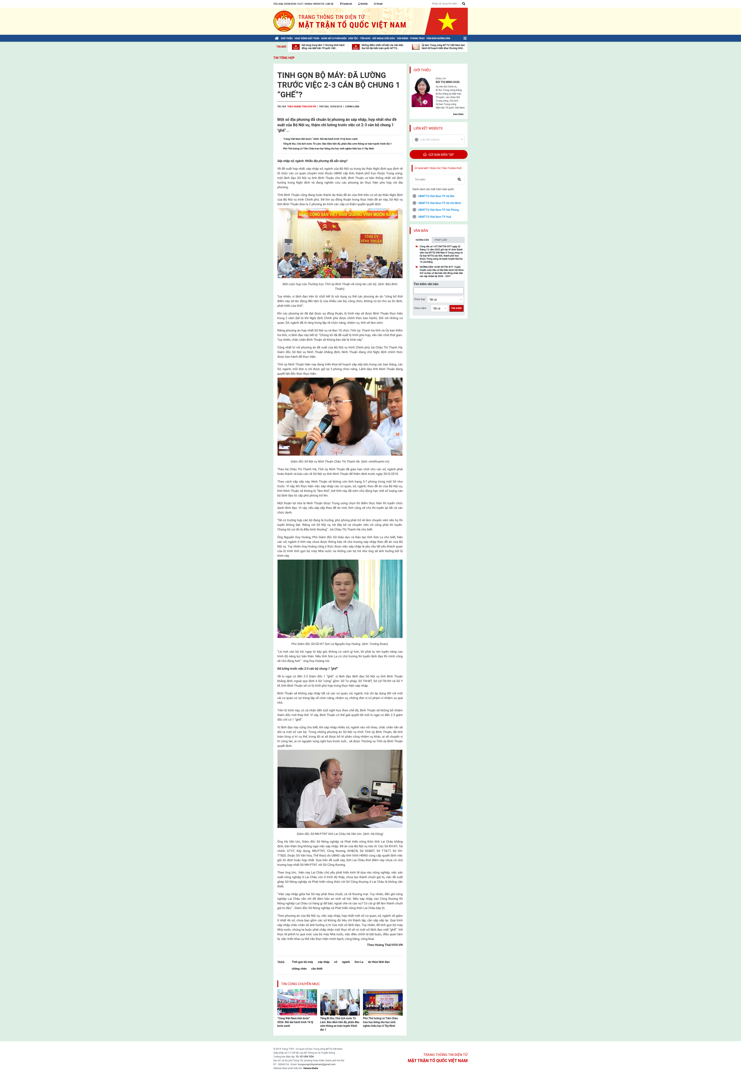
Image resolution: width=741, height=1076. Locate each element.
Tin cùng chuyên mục (300, 984)
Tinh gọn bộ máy (302, 961)
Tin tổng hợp (283, 58)
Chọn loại (419, 299)
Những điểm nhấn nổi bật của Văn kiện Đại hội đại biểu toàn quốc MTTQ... (382, 47)
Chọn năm (420, 308)
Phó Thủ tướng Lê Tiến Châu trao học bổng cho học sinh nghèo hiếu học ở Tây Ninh (380, 1022)
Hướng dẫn (422, 240)
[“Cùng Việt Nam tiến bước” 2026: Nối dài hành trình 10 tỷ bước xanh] (297, 1002)
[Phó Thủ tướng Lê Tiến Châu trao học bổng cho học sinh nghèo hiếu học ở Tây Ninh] (383, 1002)
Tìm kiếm (456, 308)
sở (335, 961)
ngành (346, 961)
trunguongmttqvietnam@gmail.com (317, 1064)
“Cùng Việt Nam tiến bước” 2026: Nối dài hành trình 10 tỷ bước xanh (295, 1022)
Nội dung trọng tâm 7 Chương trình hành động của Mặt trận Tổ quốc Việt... (323, 47)
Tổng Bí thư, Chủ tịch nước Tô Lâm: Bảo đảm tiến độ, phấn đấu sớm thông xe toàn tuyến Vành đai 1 (339, 1024)
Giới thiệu (422, 70)
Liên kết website (428, 128)
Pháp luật (441, 240)
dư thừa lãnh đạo (379, 961)
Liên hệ (329, 4)
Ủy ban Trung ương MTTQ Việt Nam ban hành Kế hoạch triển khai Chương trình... (443, 47)
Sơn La (358, 961)
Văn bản (421, 231)
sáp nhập (323, 961)
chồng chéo (299, 968)
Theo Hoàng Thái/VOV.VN (301, 106)
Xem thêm (458, 114)
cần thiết (316, 968)
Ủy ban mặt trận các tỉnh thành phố (438, 168)
